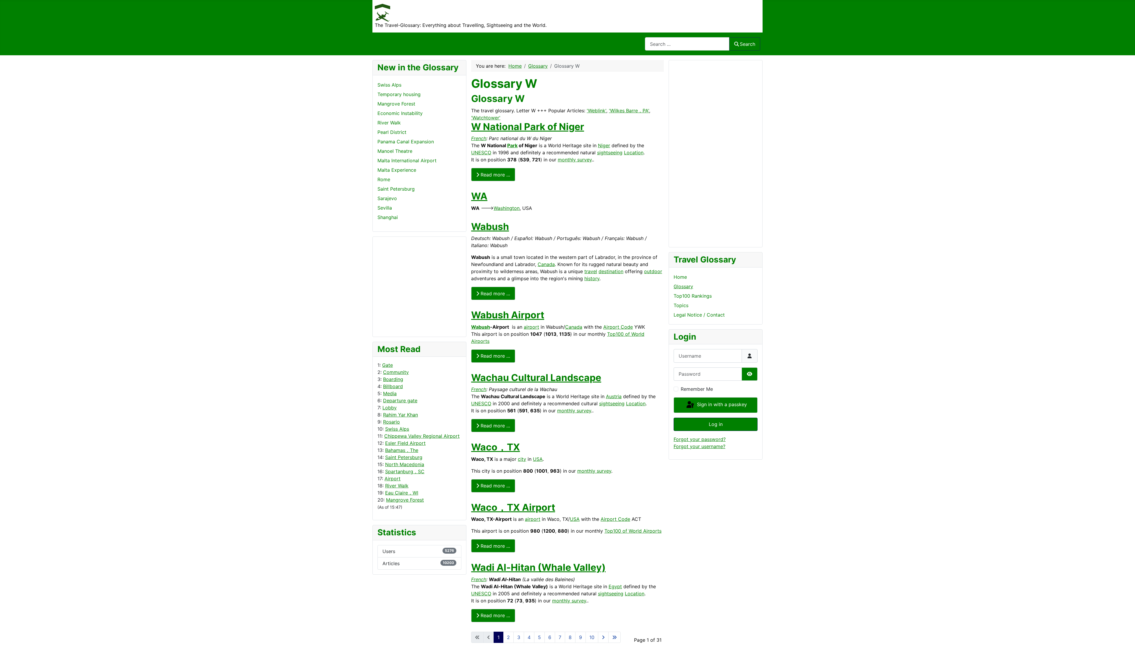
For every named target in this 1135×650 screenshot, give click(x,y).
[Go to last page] (614, 637)
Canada (546, 264)
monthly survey (575, 160)
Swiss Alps (397, 429)
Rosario (391, 422)
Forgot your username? (699, 446)
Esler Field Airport (405, 443)
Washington (507, 208)
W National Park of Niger (527, 126)
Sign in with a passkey (721, 405)
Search (747, 44)
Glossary (683, 286)
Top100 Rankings (693, 296)
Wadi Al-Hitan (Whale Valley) (538, 567)
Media (390, 393)
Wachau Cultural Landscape (536, 377)
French (478, 138)
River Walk (396, 486)
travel (590, 271)
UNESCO (481, 152)
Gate (387, 365)
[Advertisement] (401, 285)
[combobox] (687, 44)
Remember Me (697, 389)
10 (591, 637)
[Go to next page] (603, 637)
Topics (681, 305)
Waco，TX (495, 447)
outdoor (653, 271)
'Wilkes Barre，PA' (629, 111)
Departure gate (400, 400)
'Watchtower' (485, 118)
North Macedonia (404, 464)
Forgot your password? (700, 439)
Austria (614, 396)
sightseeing (609, 152)
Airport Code (618, 327)
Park (512, 145)
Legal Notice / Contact (699, 315)
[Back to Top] (1124, 639)
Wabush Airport (507, 315)
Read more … (494, 175)
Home (680, 277)
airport (531, 327)
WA (479, 196)
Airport (393, 479)
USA (538, 459)
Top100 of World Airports (632, 531)
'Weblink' (596, 111)
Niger (604, 145)
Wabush (490, 226)
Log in (716, 424)
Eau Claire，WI (401, 493)
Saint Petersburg (403, 457)
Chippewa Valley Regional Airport (422, 436)
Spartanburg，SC (404, 471)
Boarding (393, 379)
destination (611, 271)
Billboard (393, 386)
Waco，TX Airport (513, 507)
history (591, 278)
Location (633, 152)
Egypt (615, 586)
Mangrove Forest (405, 500)
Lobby (389, 408)
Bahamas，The (401, 450)
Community (396, 372)
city (522, 459)
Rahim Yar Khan (400, 415)
